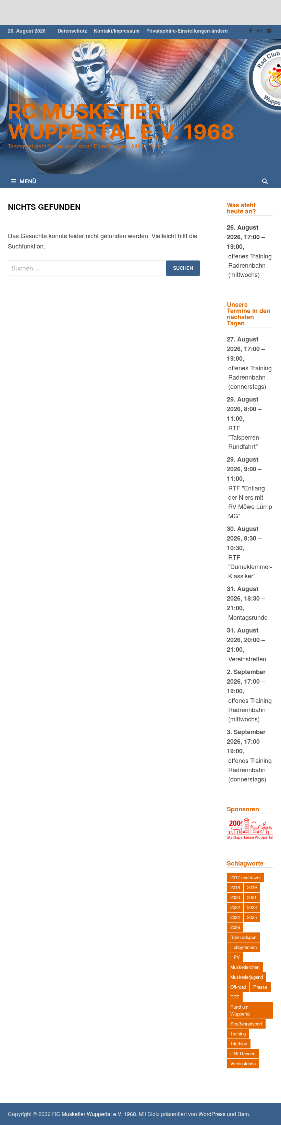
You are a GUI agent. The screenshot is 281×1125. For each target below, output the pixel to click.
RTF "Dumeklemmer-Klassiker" (250, 566)
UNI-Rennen (242, 1053)
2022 (235, 907)
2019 (252, 887)
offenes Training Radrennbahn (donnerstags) (250, 377)
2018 (235, 887)
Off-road (238, 987)
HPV (235, 957)
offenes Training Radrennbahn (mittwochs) (250, 265)
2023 (252, 907)
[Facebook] (251, 29)
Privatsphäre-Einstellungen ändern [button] (187, 30)
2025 (252, 917)
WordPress (211, 1114)
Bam (243, 1114)
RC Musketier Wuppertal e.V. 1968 (121, 121)
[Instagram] (260, 29)
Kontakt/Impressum (116, 30)
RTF (234, 997)
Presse (260, 987)
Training (238, 1033)
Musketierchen (244, 967)
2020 (235, 897)
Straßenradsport (246, 1023)
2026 (235, 927)
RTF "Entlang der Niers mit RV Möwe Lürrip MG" (250, 501)
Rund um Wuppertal (240, 1010)
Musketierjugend (246, 977)
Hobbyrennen (243, 947)
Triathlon (238, 1043)
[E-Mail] (269, 29)
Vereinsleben (243, 1063)
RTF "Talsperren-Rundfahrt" (244, 437)
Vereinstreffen (247, 658)
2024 (235, 917)
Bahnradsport (243, 937)
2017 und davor (245, 877)
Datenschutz (72, 30)
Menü (28, 181)
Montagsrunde (248, 617)
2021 (252, 897)
